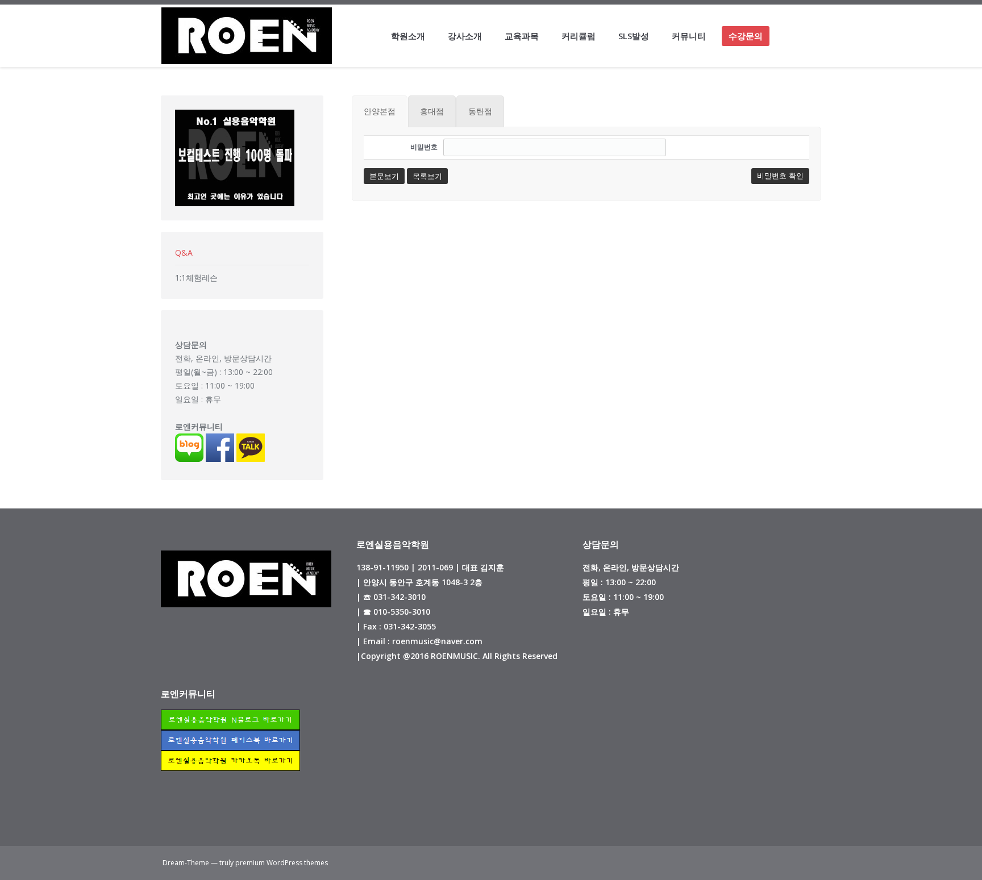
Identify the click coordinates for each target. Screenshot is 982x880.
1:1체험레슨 (196, 277)
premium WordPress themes (281, 863)
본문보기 (384, 176)
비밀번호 (424, 147)
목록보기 (427, 176)
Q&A (184, 252)
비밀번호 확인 (780, 176)
